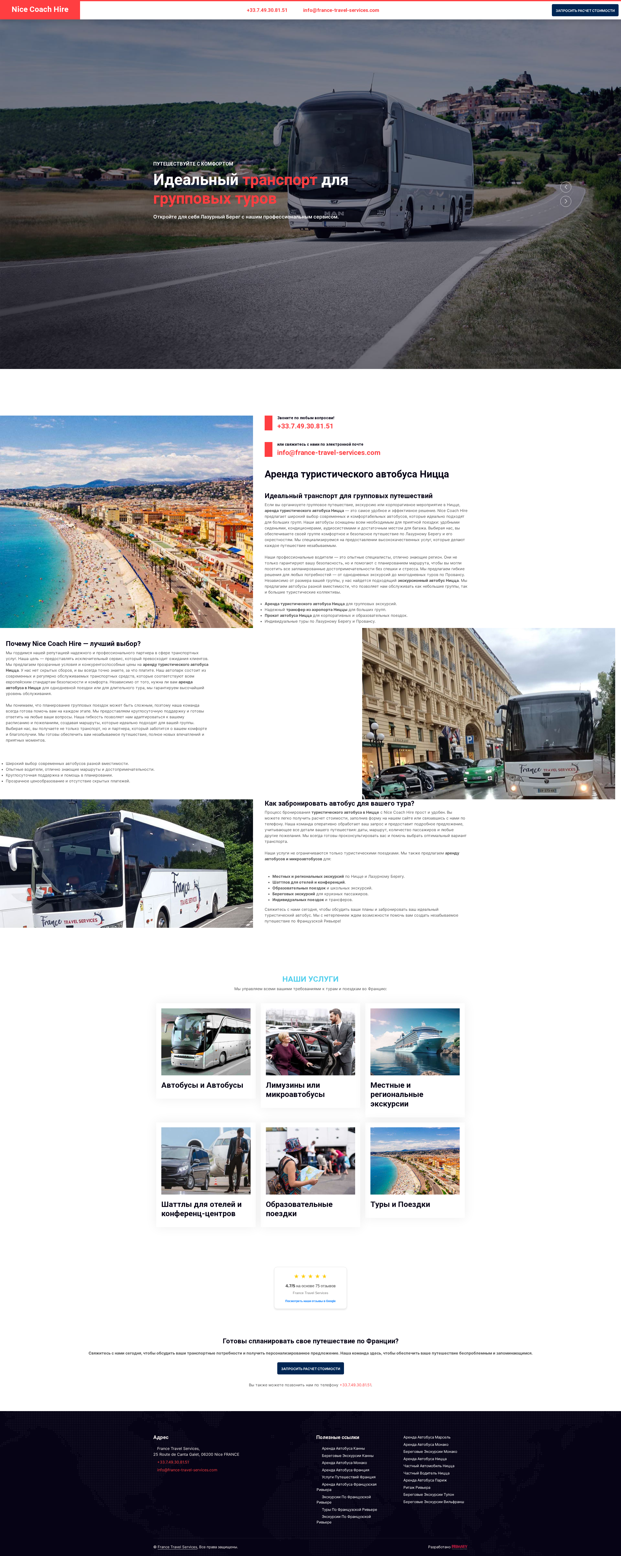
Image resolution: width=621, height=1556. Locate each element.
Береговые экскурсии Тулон (428, 1494)
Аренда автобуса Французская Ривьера (346, 1487)
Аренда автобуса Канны (343, 1448)
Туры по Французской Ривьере (349, 1509)
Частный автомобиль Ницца (428, 1466)
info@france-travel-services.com (341, 10)
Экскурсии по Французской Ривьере (344, 1500)
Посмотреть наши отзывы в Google (310, 1301)
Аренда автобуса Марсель (426, 1437)
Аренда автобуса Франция (345, 1470)
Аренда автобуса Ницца (425, 1458)
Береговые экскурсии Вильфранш (433, 1501)
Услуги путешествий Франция (349, 1477)
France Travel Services (177, 1547)
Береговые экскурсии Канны (348, 1455)
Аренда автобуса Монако (344, 1462)
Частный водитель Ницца (426, 1473)
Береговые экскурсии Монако (430, 1451)
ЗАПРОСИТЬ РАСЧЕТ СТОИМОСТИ (585, 11)
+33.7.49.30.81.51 (267, 10)
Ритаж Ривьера (416, 1487)
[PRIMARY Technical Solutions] (460, 1547)
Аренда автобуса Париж (425, 1480)
